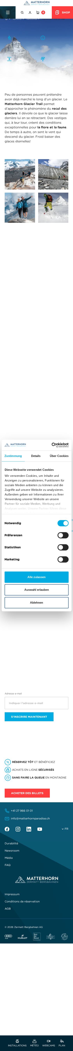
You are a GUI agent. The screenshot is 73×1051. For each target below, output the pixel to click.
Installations (17, 1045)
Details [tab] (36, 456)
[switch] (63, 535)
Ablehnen (36, 602)
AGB (8, 908)
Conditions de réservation (22, 901)
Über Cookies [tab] (59, 456)
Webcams (48, 1045)
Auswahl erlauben (36, 589)
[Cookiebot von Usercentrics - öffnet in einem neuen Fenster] (52, 445)
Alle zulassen (36, 577)
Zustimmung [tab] (13, 456)
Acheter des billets (27, 793)
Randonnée (31, 19)
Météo (34, 1045)
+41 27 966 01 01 (22, 810)
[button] (22, 12)
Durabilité (11, 843)
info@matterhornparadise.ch (30, 818)
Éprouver (17, 19)
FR (66, 829)
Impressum (12, 894)
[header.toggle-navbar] (8, 12)
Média (9, 858)
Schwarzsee (28, 400)
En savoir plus (17, 643)
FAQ (8, 865)
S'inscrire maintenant (29, 717)
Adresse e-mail (13, 693)
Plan (62, 1045)
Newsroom (12, 850)
